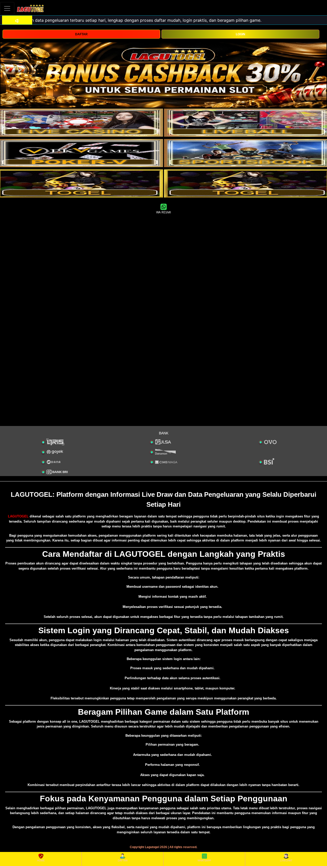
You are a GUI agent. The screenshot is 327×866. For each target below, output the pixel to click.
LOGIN (240, 34)
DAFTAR (81, 34)
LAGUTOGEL (18, 516)
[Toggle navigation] (7, 8)
